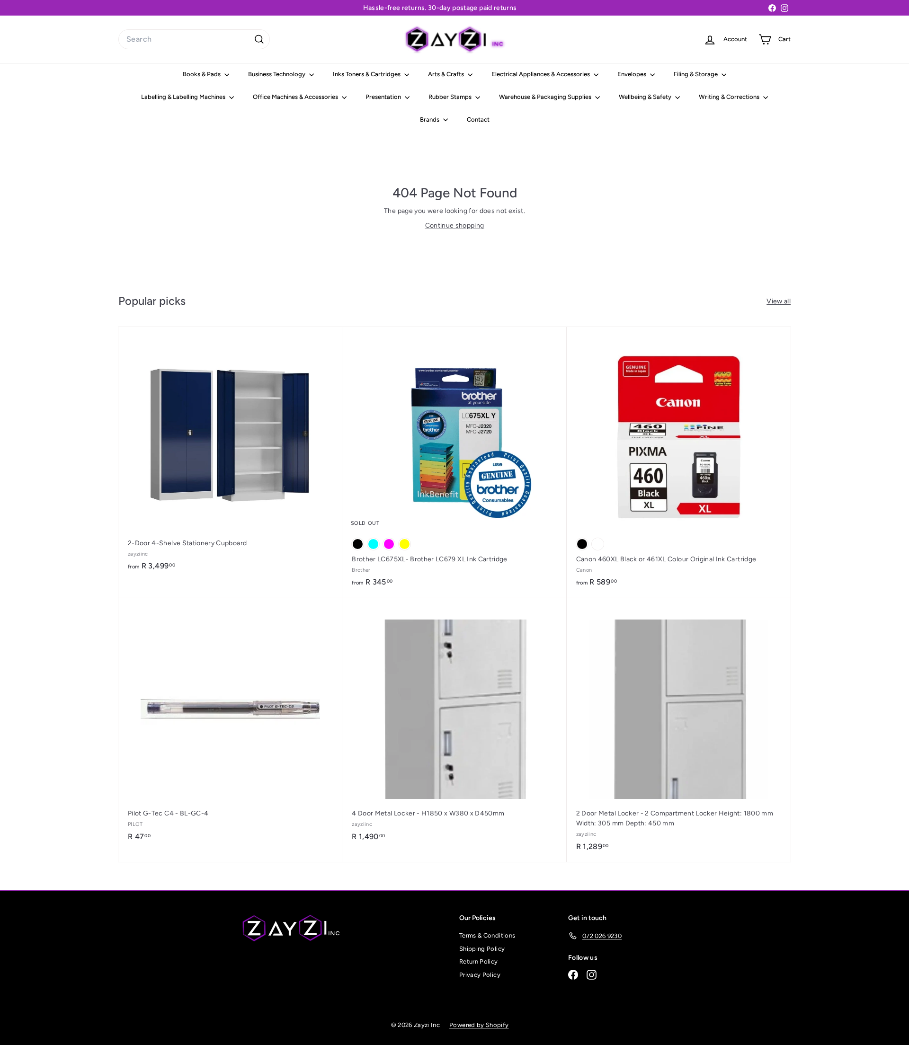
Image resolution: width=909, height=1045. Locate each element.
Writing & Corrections (730, 96)
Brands (430, 119)
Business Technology (277, 74)
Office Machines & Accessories (296, 96)
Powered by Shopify (478, 1024)
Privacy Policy (479, 974)
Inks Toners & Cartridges (367, 74)
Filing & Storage (696, 74)
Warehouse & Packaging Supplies (546, 96)
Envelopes (632, 74)
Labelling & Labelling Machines (184, 96)
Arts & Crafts (446, 74)
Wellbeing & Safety (646, 96)
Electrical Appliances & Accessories (541, 74)
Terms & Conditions (487, 935)
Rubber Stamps (450, 96)
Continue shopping (454, 225)
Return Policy (478, 961)
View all (778, 301)
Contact (478, 119)
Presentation (383, 96)
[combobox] (194, 39)
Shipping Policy (482, 948)
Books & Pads (202, 74)
